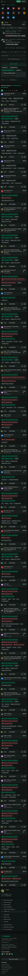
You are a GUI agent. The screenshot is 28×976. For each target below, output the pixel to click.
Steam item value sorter (9, 927)
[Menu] (2, 1)
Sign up (23, 1)
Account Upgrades (8, 907)
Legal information (5, 964)
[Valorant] (19, 8)
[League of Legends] (24, 8)
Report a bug (6, 917)
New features (6, 914)
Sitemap (3, 972)
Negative (21, 27)
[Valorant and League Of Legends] (13, 8)
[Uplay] (8, 13)
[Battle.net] (8, 17)
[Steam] (3, 8)
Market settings (7, 904)
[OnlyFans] (13, 17)
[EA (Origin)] (3, 13)
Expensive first (13, 67)
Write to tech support (13, 959)
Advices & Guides (7, 902)
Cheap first (4, 67)
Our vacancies (5, 971)
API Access (6, 921)
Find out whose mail (8, 929)
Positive (13, 27)
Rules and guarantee (8, 900)
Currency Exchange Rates (9, 909)
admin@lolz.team (5, 942)
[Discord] (3, 17)
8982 (17, 90)
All (7, 27)
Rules (23, 24)
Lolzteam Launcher (8, 924)
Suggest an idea (7, 919)
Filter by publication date (9, 73)
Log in (18, 1)
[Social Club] (24, 13)
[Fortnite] (8, 8)
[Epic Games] (19, 13)
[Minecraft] (13, 13)
